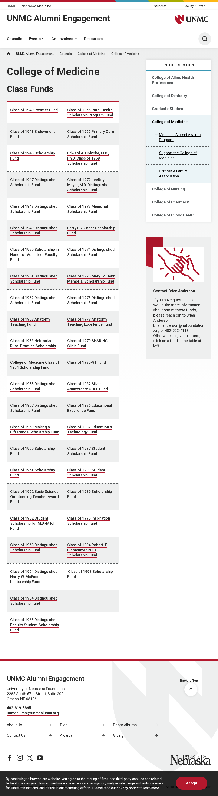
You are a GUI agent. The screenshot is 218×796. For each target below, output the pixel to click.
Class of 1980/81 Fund (86, 362)
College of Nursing (168, 189)
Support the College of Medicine (178, 155)
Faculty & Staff (194, 6)
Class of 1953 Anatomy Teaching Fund (30, 322)
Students (160, 6)
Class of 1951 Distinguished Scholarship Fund (33, 278)
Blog (63, 725)
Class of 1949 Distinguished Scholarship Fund (33, 230)
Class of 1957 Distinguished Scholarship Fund (33, 408)
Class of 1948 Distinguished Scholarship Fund (33, 209)
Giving (118, 735)
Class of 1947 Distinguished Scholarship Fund (33, 182)
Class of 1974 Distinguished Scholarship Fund (91, 252)
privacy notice (128, 788)
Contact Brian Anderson (174, 291)
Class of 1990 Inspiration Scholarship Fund (88, 521)
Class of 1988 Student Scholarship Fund (86, 472)
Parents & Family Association (173, 173)
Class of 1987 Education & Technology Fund (89, 429)
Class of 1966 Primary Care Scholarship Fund (90, 134)
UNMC (11, 6)
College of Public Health (173, 215)
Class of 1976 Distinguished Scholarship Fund (91, 300)
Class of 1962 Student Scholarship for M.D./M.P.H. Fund (33, 523)
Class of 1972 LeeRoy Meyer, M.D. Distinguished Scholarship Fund (88, 184)
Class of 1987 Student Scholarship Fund (86, 451)
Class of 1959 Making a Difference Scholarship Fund (34, 429)
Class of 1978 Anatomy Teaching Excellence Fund (89, 322)
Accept (191, 783)
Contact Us (16, 735)
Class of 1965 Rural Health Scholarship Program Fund (90, 112)
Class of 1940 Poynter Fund (34, 110)
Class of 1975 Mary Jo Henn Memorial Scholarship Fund (91, 278)
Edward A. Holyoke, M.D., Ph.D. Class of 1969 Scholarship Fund (88, 158)
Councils (14, 38)
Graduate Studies (167, 108)
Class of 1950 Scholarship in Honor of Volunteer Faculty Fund (34, 254)
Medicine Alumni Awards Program (180, 137)
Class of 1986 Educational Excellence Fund (89, 408)
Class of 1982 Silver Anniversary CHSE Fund (87, 386)
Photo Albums (125, 725)
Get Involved (62, 38)
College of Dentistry (169, 95)
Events (35, 38)
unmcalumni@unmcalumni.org (33, 713)
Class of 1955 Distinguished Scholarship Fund (33, 386)
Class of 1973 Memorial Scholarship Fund (87, 209)
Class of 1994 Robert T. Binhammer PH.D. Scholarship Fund (87, 550)
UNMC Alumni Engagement (58, 18)
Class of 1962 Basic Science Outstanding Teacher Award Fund (34, 496)
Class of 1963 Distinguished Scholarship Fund (33, 547)
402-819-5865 (19, 708)
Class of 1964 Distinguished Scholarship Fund (33, 601)
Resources (93, 38)
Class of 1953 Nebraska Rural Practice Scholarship (33, 343)
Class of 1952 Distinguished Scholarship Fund (33, 300)
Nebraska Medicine (36, 6)
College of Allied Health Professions (173, 80)
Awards (66, 735)
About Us (14, 725)
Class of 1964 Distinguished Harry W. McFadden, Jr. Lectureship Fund (33, 576)
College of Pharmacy (170, 202)
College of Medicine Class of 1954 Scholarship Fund (34, 365)
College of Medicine (91, 54)
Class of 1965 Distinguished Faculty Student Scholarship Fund (34, 624)
